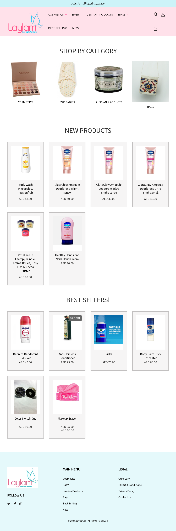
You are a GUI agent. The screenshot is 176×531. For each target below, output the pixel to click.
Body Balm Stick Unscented (150, 356)
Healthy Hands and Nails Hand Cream (67, 257)
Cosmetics (56, 14)
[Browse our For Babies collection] (67, 79)
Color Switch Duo (25, 419)
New (75, 28)
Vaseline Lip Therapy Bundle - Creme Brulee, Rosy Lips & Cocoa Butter (25, 263)
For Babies (67, 102)
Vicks (109, 354)
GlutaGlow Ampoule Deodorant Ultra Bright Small (150, 189)
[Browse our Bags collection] (150, 81)
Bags (121, 14)
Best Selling (57, 28)
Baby (75, 14)
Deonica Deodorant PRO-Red (25, 356)
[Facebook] (15, 503)
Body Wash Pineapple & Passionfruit (25, 189)
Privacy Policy (126, 491)
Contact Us (124, 497)
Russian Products (99, 14)
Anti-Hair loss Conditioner (67, 356)
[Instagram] (20, 503)
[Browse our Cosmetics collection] (25, 79)
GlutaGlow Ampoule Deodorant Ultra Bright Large (109, 189)
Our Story (124, 479)
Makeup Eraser (67, 419)
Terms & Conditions (130, 485)
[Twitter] (8, 503)
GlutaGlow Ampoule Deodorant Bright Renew (67, 189)
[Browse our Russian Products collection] (109, 79)
